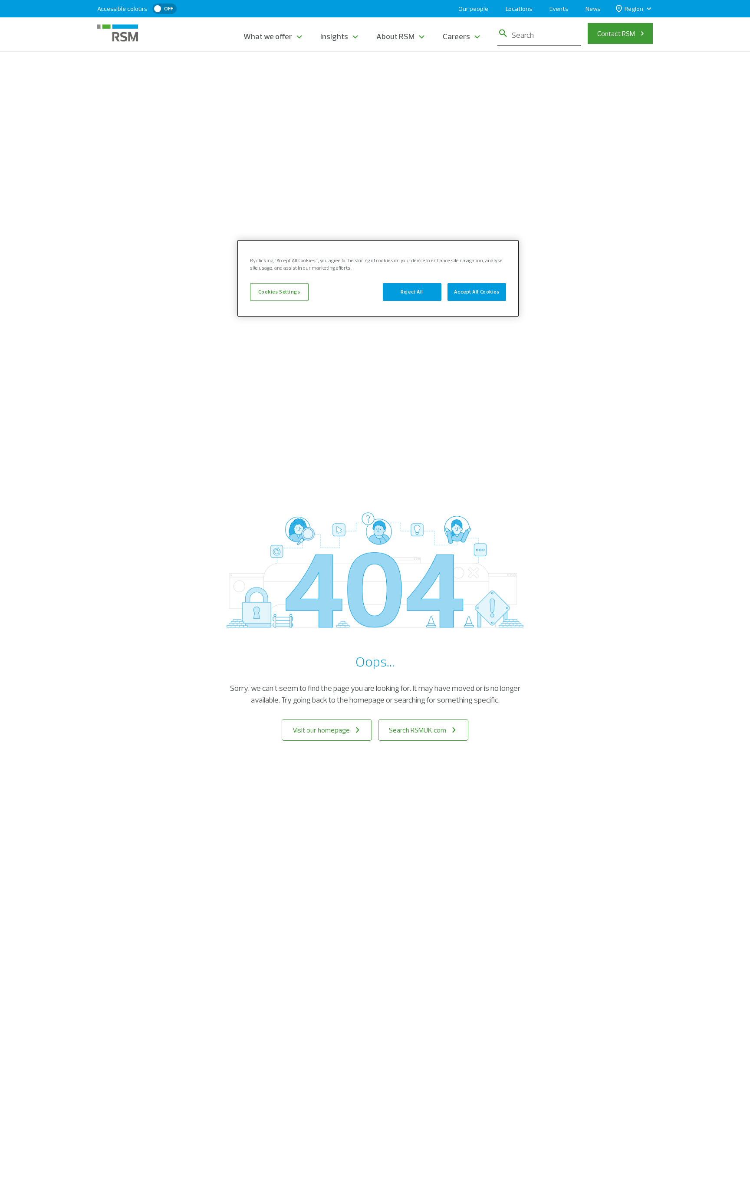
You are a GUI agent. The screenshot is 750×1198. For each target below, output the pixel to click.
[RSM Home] (117, 33)
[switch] (164, 8)
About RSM (395, 36)
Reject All (412, 291)
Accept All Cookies (476, 291)
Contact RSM (616, 33)
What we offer (267, 36)
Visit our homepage (321, 730)
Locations (519, 9)
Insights (334, 36)
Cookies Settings (279, 291)
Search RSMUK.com (417, 730)
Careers (456, 36)
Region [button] (634, 9)
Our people (473, 9)
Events (558, 9)
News (593, 9)
